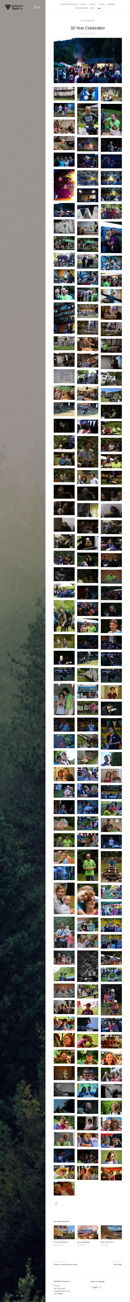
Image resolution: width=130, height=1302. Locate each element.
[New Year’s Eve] (111, 1232)
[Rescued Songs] (87, 1232)
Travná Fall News (61, 1242)
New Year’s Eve (107, 1242)
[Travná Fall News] (64, 1232)
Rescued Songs (83, 1242)
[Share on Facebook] (56, 1203)
